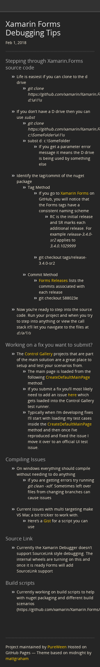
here (72, 394)
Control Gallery (38, 353)
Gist (47, 520)
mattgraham (17, 658)
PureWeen (57, 646)
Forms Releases (53, 280)
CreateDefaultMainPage (68, 377)
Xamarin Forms (75, 193)
